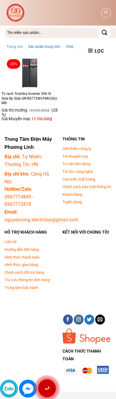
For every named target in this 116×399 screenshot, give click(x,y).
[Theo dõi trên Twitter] (89, 319)
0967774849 (17, 197)
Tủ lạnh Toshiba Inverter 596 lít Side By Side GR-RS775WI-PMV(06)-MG (29, 98)
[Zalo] (9, 389)
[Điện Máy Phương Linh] (51, 13)
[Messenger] (28, 389)
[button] (106, 13)
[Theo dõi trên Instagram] (79, 319)
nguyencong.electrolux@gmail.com (41, 220)
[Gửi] (104, 33)
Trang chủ (15, 47)
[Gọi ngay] (47, 388)
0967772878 (17, 204)
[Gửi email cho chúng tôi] (100, 319)
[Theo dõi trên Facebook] (68, 319)
